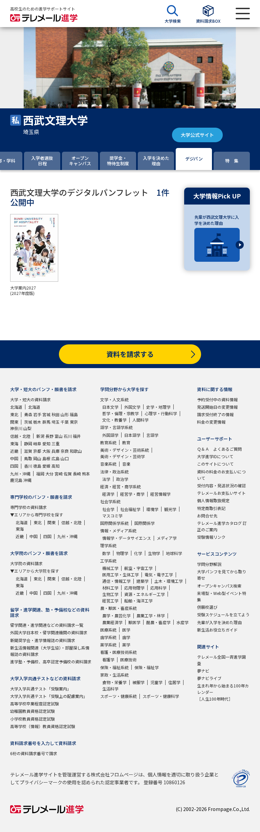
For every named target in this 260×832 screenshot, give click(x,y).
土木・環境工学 (168, 581)
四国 (14, 466)
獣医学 (134, 622)
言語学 (152, 435)
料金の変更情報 (211, 422)
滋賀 (28, 451)
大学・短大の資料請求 (30, 399)
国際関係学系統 (114, 523)
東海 (14, 443)
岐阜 (37, 443)
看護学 (108, 659)
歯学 (126, 637)
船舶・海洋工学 (138, 600)
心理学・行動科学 (161, 413)
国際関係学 (144, 523)
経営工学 (110, 600)
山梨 (27, 428)
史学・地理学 (158, 407)
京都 (37, 451)
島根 (46, 458)
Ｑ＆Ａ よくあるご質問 (219, 449)
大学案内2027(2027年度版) (23, 290)
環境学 (152, 509)
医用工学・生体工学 (120, 574)
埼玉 (55, 422)
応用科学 (158, 588)
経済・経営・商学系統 (120, 486)
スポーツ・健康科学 (161, 696)
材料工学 (110, 588)
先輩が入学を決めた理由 (219, 622)
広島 (55, 458)
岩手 (37, 414)
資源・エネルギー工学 (144, 594)
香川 (28, 466)
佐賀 (68, 473)
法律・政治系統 (114, 471)
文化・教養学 (114, 420)
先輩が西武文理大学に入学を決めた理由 (216, 220)
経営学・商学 (132, 494)
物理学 (122, 553)
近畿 (14, 451)
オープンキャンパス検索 (219, 586)
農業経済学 (112, 622)
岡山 (37, 458)
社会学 (108, 509)
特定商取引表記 (211, 508)
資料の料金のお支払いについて (221, 475)
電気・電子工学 (159, 574)
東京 (74, 422)
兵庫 (55, 451)
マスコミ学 (112, 515)
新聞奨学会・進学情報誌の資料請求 (42, 640)
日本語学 (132, 435)
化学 (138, 553)
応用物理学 (134, 588)
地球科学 (174, 553)
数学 (106, 553)
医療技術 (128, 659)
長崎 (77, 473)
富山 (59, 436)
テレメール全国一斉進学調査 (221, 660)
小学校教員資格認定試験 (32, 719)
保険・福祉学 (146, 667)
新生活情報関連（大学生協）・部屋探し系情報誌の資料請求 (49, 651)
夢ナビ (203, 671)
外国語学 (110, 435)
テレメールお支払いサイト (221, 493)
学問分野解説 (209, 564)
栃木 (37, 422)
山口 (65, 458)
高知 (55, 466)
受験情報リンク (211, 537)
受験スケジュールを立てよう (223, 614)
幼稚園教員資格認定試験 (32, 711)
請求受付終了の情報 (215, 414)
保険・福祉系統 (114, 667)
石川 (68, 436)
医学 (126, 630)
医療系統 (108, 630)
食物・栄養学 (114, 682)
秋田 (55, 414)
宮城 (46, 414)
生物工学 (110, 594)
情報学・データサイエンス (126, 538)
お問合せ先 (207, 515)
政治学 (122, 479)
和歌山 (76, 451)
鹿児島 (16, 480)
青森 (28, 414)
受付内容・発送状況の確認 (221, 485)
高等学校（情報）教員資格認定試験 (42, 726)
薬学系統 (108, 644)
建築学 (142, 581)
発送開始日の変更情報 (217, 407)
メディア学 (167, 538)
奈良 (65, 451)
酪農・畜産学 (158, 622)
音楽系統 (108, 464)
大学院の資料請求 (26, 563)
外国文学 (132, 407)
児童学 (156, 682)
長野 (49, 436)
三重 (55, 443)
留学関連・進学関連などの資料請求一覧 (46, 625)
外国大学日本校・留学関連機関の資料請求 (48, 632)
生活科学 (110, 688)
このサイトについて (215, 464)
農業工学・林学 (150, 615)
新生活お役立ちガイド (217, 630)
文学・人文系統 (114, 399)
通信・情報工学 (116, 581)
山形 (65, 414)
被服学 (138, 682)
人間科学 (140, 420)
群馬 (46, 422)
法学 (106, 479)
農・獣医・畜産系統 (118, 608)
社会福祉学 (130, 509)
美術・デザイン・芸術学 (122, 456)
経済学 (108, 494)
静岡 (28, 443)
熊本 (86, 473)
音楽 (126, 464)
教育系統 (108, 442)
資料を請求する (130, 354)
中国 (14, 458)
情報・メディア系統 (118, 530)
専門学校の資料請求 (28, 507)
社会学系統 (110, 501)
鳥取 (28, 458)
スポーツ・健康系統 (118, 696)
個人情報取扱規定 (213, 500)
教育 (126, 442)
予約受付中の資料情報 (217, 399)
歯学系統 (108, 637)
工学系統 (108, 560)
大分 (49, 473)
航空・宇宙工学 (138, 568)
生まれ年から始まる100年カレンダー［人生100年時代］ (223, 692)
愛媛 (46, 466)
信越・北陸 (20, 436)
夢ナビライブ (209, 678)
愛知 (46, 443)
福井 (77, 436)
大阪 (46, 451)
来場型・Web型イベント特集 (221, 596)
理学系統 (108, 545)
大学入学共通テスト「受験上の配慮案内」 (48, 696)
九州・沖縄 (20, 473)
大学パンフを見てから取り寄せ (221, 575)
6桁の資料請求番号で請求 (33, 753)
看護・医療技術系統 (118, 652)
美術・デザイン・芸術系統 (124, 450)
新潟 (40, 436)
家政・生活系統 (114, 675)
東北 (14, 414)
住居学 (174, 682)
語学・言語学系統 (116, 427)
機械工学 (110, 568)
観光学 (170, 509)
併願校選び (207, 607)
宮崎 (59, 473)
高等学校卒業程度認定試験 (34, 703)
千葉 (65, 422)
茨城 (28, 422)
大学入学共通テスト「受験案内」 (40, 688)
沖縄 (27, 480)
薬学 (126, 644)
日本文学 (110, 407)
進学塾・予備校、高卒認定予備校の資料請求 (50, 661)
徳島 (37, 466)
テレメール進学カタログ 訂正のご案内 (222, 526)
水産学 (182, 622)
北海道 (16, 407)
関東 (14, 422)
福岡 (40, 473)
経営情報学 (160, 494)
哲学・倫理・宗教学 (120, 413)
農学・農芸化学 (116, 615)
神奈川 (16, 428)
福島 (74, 414)
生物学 (154, 553)
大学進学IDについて (215, 456)
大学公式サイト (197, 134)
